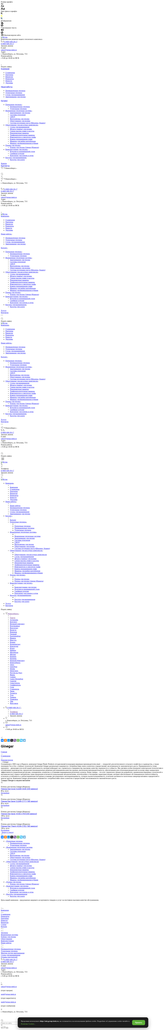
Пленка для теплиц (13, 145)
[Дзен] (86, 61)
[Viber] (15, 740)
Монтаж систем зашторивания (12, 953)
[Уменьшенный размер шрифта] (2, 4)
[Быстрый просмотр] (2, 783)
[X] (11, 740)
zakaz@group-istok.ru (9, 50)
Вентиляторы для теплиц (19, 119)
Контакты (5, 166)
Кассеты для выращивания (16, 158)
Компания (5, 69)
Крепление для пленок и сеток (22, 155)
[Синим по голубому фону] (1, 19)
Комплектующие (7, 941)
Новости (8, 81)
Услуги (4, 163)
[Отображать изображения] (2, 23)
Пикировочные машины (19, 133)
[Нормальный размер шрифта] (2, 6)
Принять (138, 1023)
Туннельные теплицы (13, 93)
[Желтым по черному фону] (1, 16)
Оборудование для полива (20, 121)
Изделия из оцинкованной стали (22, 151)
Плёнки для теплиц (8, 937)
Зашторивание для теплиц (15, 97)
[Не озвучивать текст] (2, 33)
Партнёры (5, 918)
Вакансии (9, 77)
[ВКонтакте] (80, 61)
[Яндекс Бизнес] (75, 61)
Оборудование (6, 939)
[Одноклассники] (5, 740)
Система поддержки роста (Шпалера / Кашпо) (27, 123)
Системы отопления (18, 115)
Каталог (4, 101)
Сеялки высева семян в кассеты (22, 131)
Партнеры (9, 75)
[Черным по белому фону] (1, 14)
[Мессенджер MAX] (91, 61)
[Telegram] (24, 740)
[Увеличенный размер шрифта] (3, 9)
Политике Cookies (28, 1024)
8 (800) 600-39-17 (10, 42)
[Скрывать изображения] (2, 26)
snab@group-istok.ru (8, 1002)
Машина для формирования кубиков (24, 143)
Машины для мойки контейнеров (23, 141)
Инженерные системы (9, 935)
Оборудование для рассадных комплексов (21, 125)
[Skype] (21, 740)
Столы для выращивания (15, 95)
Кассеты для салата (17, 160)
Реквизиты (9, 79)
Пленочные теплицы (13, 105)
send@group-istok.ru (8, 994)
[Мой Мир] (8, 740)
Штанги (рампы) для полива (21, 129)
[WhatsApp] (18, 740)
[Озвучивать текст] (2, 30)
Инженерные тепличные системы (18, 111)
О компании (10, 73)
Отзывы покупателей (9, 957)
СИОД (12, 117)
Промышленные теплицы (15, 91)
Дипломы (9, 83)
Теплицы (4, 933)
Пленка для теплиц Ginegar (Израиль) (24, 147)
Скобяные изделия (17, 153)
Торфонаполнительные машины (22, 135)
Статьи (3, 924)
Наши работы (7, 87)
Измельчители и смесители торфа (23, 137)
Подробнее (5, 793)
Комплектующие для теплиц (16, 149)
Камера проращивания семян (21, 139)
